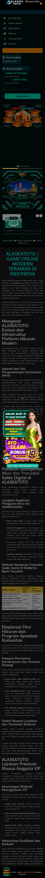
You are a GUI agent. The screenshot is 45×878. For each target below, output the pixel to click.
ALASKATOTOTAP (27, 872)
